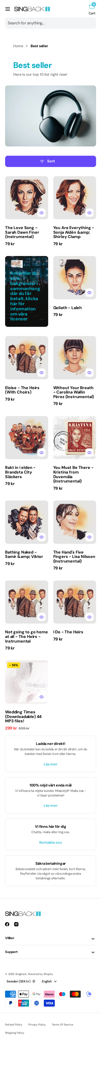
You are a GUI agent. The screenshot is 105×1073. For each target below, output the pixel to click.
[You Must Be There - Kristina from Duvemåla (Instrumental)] (74, 476)
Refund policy (13, 1024)
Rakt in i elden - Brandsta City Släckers (20, 472)
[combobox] (50, 23)
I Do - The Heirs (68, 632)
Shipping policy (14, 1033)
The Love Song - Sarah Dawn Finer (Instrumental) (22, 232)
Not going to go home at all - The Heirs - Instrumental (26, 636)
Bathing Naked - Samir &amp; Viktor (24, 554)
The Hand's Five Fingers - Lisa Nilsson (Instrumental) (74, 556)
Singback (21, 974)
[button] (7, 9)
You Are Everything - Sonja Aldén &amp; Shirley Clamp (73, 232)
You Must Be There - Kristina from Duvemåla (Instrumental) (73, 474)
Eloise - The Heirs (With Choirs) (22, 390)
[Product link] (26, 198)
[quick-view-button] (41, 213)
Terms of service (62, 1024)
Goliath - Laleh (67, 307)
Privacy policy (37, 1024)
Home (18, 46)
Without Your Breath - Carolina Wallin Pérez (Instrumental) (73, 392)
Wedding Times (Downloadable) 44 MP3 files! (23, 716)
